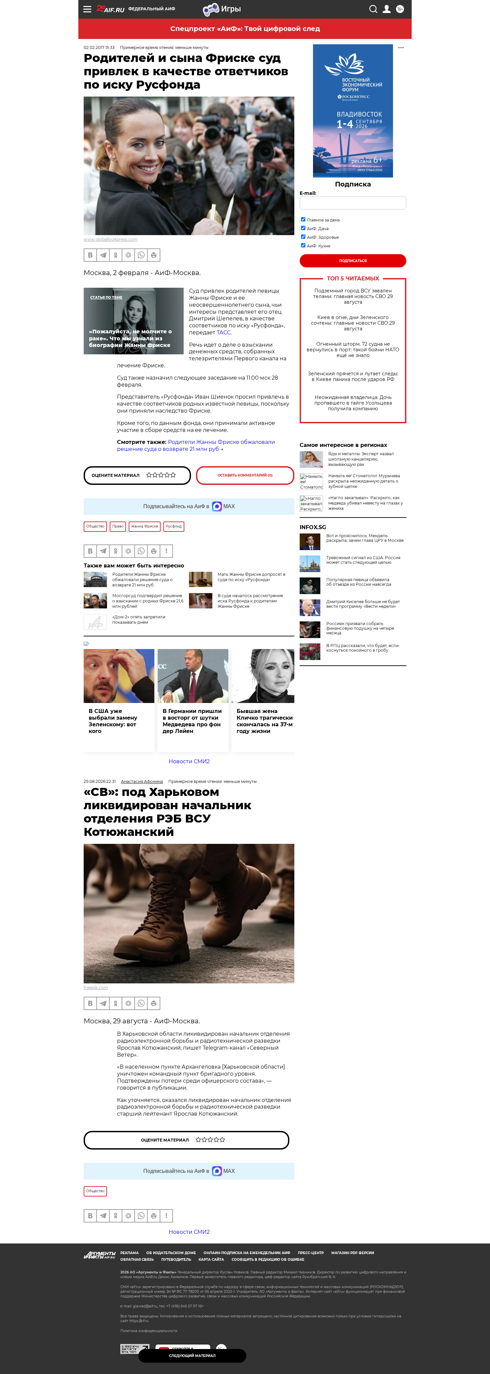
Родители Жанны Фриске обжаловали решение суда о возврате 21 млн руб (196, 445)
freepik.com (96, 987)
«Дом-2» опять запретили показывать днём (138, 619)
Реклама (129, 1253)
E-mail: (308, 193)
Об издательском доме (171, 1253)
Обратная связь (137, 1259)
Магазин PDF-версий (352, 1253)
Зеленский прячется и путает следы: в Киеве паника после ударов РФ (353, 376)
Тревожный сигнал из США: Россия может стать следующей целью (363, 560)
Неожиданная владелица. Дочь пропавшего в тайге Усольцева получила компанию (353, 403)
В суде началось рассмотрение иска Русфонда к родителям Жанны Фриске (250, 601)
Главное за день (323, 219)
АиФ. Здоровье (323, 237)
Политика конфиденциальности (148, 1331)
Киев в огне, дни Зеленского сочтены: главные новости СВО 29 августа (353, 323)
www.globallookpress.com (111, 239)
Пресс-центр (311, 1253)
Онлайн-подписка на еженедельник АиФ (247, 1253)
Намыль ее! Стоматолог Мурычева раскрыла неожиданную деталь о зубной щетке (364, 481)
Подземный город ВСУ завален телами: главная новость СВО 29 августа (353, 296)
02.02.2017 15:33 (99, 47)
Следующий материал (192, 1356)
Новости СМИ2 (189, 761)
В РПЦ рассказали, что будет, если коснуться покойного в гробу (362, 648)
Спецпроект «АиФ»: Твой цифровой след (245, 29)
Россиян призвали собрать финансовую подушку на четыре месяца (360, 628)
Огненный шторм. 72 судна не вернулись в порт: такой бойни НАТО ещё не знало (353, 349)
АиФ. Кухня (318, 245)
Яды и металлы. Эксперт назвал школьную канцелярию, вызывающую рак (361, 459)
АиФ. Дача (318, 228)
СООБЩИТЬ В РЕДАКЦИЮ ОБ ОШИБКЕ (268, 1259)
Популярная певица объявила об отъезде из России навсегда (358, 582)
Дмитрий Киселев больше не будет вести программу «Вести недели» (363, 604)
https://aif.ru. (139, 1321)
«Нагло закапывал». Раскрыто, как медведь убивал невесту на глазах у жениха (365, 503)
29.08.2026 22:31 (100, 781)
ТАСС (224, 332)
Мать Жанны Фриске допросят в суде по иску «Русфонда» (251, 577)
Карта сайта (211, 1259)
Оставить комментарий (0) (245, 475)
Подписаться (353, 261)
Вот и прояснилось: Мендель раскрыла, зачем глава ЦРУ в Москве (365, 538)
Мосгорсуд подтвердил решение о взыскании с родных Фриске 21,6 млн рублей (147, 601)
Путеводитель (176, 1259)
